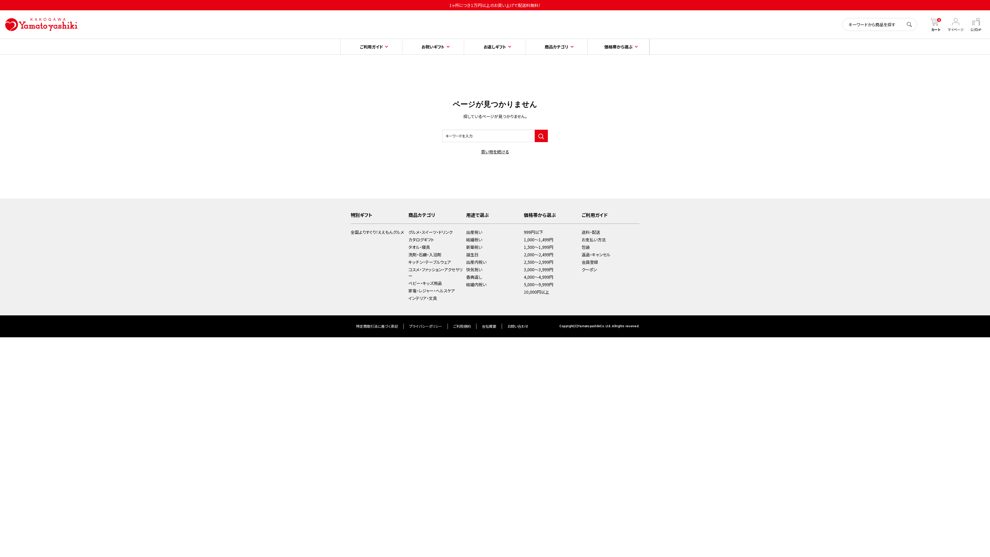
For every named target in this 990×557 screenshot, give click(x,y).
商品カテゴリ (556, 47)
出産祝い (474, 232)
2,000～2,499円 (538, 254)
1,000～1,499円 (538, 239)
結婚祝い (474, 239)
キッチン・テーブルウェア (429, 262)
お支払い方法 (594, 239)
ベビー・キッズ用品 (425, 283)
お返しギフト (495, 47)
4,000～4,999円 (538, 277)
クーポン (589, 269)
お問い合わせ (517, 326)
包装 (586, 247)
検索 (912, 24)
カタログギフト (421, 239)
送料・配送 (591, 232)
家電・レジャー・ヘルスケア (431, 291)
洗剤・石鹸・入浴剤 (424, 254)
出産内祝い (476, 262)
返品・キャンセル (596, 254)
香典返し (474, 277)
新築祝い (474, 247)
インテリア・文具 (422, 298)
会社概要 (489, 326)
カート (935, 29)
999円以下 (533, 232)
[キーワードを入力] (541, 136)
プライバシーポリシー (425, 326)
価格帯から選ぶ (618, 47)
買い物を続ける (495, 152)
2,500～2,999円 (538, 262)
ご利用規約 (462, 326)
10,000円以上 (536, 292)
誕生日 (472, 254)
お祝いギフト (433, 47)
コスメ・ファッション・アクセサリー (435, 272)
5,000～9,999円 (538, 284)
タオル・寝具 (419, 247)
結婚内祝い (476, 284)
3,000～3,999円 (538, 269)
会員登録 (590, 262)
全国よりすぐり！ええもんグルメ (377, 232)
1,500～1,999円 (538, 247)
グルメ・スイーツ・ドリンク (430, 232)
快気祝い (474, 269)
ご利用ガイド (371, 47)
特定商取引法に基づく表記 (377, 326)
